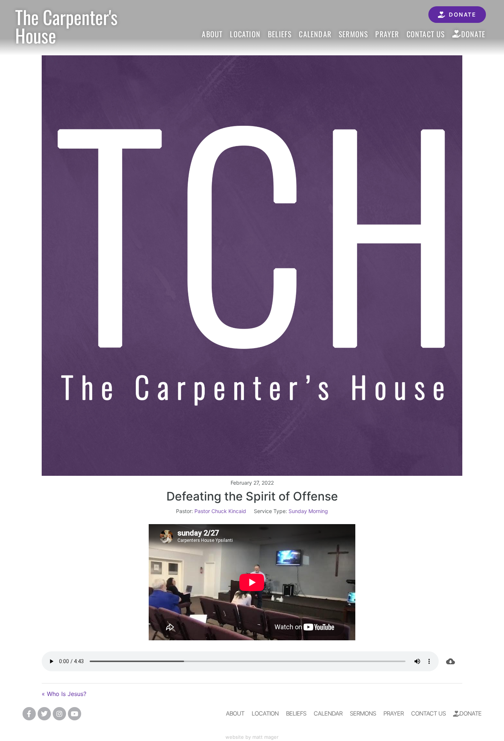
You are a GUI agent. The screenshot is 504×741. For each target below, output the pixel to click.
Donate (473, 33)
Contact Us (426, 33)
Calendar (315, 33)
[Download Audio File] (450, 661)
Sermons (353, 33)
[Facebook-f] (29, 713)
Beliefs (279, 33)
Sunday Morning (308, 511)
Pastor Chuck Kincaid (220, 511)
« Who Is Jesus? (64, 693)
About (212, 33)
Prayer (387, 33)
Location (245, 33)
